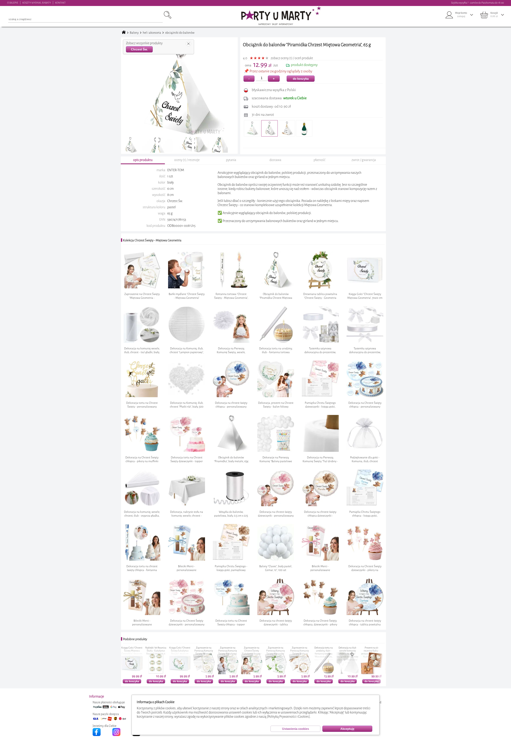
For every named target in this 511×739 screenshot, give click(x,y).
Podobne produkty (135, 639)
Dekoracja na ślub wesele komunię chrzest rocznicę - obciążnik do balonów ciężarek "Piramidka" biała (297, 655)
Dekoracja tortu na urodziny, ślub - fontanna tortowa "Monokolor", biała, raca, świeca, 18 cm (272, 653)
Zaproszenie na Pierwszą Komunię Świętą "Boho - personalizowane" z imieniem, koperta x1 (248, 653)
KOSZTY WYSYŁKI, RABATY (36, 2)
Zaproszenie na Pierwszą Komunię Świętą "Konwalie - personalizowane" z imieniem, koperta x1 (224, 653)
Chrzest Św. (139, 49)
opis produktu (143, 160)
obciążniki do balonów (179, 33)
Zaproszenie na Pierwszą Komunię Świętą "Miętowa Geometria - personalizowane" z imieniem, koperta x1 (153, 655)
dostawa (275, 160)
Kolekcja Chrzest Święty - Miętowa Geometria (152, 240)
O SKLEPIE (12, 2)
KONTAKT (60, 2)
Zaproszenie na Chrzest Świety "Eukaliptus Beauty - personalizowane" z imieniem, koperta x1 (200, 653)
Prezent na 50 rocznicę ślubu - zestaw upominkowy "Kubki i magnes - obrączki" (320, 653)
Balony (134, 33)
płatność (319, 160)
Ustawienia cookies (295, 728)
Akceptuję (347, 728)
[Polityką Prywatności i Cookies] (288, 716)
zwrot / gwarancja (364, 160)
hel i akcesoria (152, 33)
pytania (231, 160)
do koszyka (301, 78)
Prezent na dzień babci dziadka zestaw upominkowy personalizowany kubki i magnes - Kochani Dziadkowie (344, 655)
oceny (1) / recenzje (187, 160)
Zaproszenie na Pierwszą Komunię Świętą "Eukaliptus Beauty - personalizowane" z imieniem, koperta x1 (176, 655)
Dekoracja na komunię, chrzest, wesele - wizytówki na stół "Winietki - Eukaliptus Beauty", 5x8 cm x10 (368, 655)
